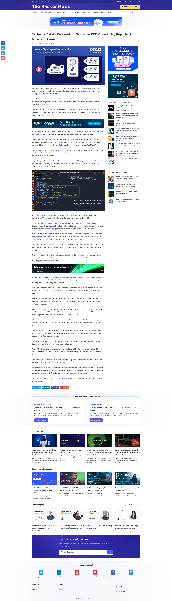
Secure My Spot (96, 420)
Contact (34, 592)
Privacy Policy (63, 592)
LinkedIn (84, 378)
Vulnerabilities (61, 13)
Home (34, 13)
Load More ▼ (113, 168)
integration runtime (79, 110)
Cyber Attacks (74, 13)
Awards (109, 13)
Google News (67, 378)
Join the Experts (41, 420)
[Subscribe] (110, 552)
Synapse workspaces (52, 229)
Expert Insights (99, 13)
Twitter (75, 378)
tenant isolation (74, 91)
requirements (85, 91)
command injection (67, 234)
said (33, 325)
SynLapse (96, 88)
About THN (35, 587)
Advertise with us (37, 589)
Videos (131, 504)
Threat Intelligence (46, 13)
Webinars (86, 13)
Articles (138, 504)
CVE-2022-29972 (62, 150)
